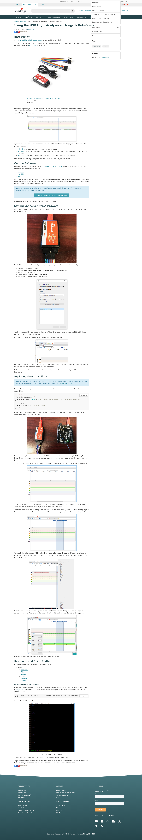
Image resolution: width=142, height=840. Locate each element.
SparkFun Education (23, 795)
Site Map (58, 813)
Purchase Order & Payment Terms (65, 792)
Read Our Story (22, 790)
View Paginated (97, 31)
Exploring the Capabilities (101, 18)
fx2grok (20, 155)
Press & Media (22, 792)
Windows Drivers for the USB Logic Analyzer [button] (52, 195)
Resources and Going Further (102, 22)
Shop (18, 4)
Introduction (96, 7)
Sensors (38, 17)
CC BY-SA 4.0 (105, 57)
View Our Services (23, 808)
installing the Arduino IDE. (67, 383)
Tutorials (23, 21)
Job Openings (21, 797)
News (42, 4)
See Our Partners (22, 805)
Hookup (96, 46)
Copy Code (84, 395)
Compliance (59, 810)
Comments (105, 28)
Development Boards (53, 17)
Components (81, 17)
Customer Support (122, 1)
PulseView (21, 149)
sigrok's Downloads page (54, 167)
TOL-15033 (32, 45)
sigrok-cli (21, 151)
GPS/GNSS (28, 17)
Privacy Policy (60, 808)
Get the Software (98, 10)
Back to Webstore (84, 11)
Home (16, 21)
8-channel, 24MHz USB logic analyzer (29, 40)
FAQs (57, 797)
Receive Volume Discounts (25, 813)
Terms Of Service (61, 805)
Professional (63, 1)
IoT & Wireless (68, 17)
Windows (21, 172)
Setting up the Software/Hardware (104, 14)
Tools (105, 46)
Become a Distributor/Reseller (26, 810)
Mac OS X (21, 174)
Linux (19, 176)
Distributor (79, 1)
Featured (19, 17)
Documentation (29, 4)
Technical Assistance (62, 795)
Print (94, 35)
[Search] (73, 11)
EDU (71, 1)
